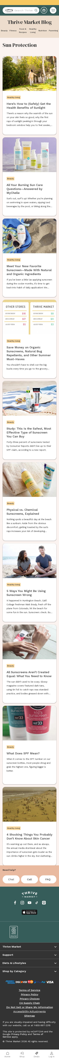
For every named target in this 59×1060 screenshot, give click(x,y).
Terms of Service (29, 990)
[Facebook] (15, 902)
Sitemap (29, 1015)
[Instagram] (22, 902)
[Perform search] (8, 10)
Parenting (53, 30)
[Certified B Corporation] (17, 932)
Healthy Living (32, 30)
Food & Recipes (23, 30)
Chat (11, 879)
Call (29, 879)
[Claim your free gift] (44, 10)
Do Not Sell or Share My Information (29, 1007)
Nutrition (43, 30)
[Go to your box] (53, 10)
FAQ (47, 879)
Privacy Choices (29, 998)
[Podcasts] (44, 902)
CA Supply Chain (29, 1003)
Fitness (13, 30)
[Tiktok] (36, 902)
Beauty (4, 30)
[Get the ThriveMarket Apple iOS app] (29, 912)
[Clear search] (36, 10)
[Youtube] (29, 902)
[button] (53, 10)
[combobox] (21, 10)
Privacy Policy (29, 994)
